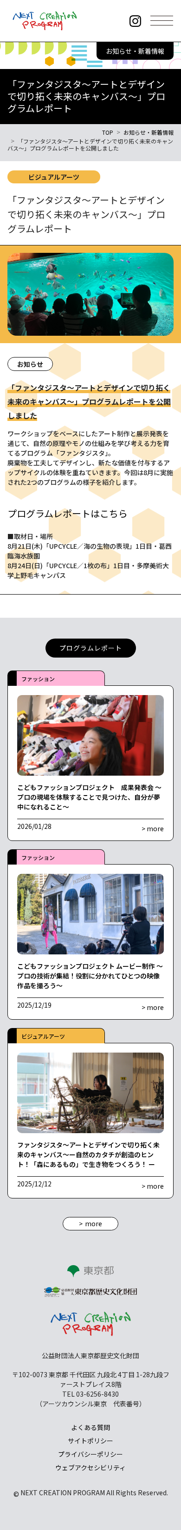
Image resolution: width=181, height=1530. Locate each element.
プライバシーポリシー (90, 1454)
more (93, 1223)
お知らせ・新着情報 (148, 132)
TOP (107, 132)
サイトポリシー (90, 1440)
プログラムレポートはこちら (67, 513)
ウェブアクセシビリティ (90, 1467)
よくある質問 (90, 1427)
